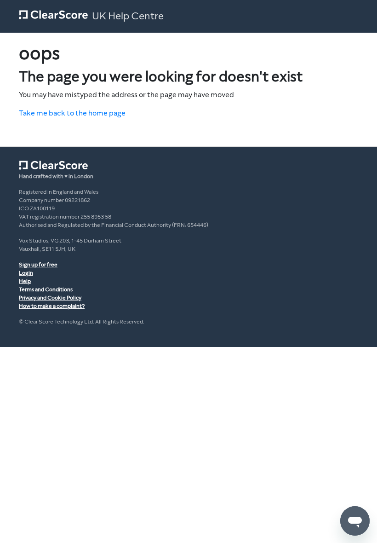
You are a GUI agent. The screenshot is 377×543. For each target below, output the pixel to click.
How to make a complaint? (52, 306)
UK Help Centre (128, 16)
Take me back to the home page (72, 113)
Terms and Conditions (46, 289)
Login (26, 273)
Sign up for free (38, 264)
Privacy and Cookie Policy (50, 298)
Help (25, 281)
